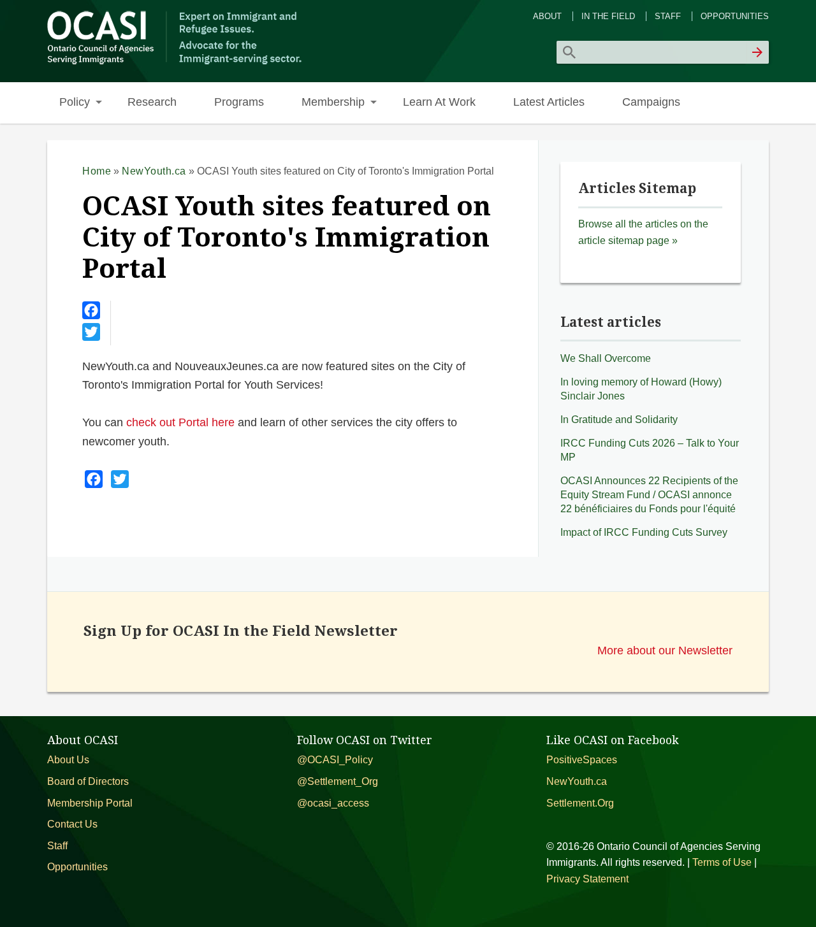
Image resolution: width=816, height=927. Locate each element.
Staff (668, 16)
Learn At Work (439, 101)
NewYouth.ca (154, 171)
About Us (68, 759)
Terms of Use (722, 862)
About (547, 16)
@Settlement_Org (337, 781)
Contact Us (72, 824)
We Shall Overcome (605, 358)
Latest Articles (549, 101)
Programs (239, 101)
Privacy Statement (587, 878)
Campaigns (651, 101)
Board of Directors (88, 781)
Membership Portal (90, 803)
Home (96, 171)
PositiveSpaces (581, 759)
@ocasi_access (333, 803)
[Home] (176, 62)
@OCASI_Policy (335, 759)
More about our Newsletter (664, 650)
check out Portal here (180, 422)
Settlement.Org (580, 803)
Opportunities (735, 16)
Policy (74, 101)
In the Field (608, 16)
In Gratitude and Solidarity (619, 419)
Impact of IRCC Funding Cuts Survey (643, 532)
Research (152, 101)
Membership (333, 101)
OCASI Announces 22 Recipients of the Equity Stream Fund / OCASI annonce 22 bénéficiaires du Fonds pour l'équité (649, 494)
